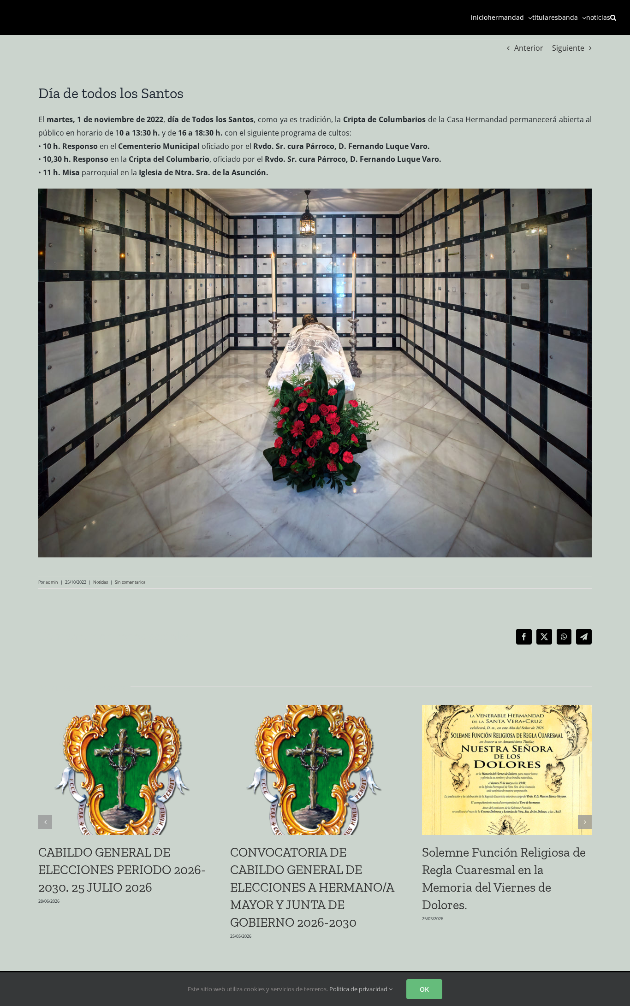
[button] (613, 17)
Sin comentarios (130, 582)
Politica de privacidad (359, 989)
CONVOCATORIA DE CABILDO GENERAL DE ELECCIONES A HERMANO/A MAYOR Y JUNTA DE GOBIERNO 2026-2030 (312, 887)
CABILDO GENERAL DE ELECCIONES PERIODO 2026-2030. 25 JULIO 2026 (122, 870)
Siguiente (568, 48)
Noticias (100, 582)
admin (52, 582)
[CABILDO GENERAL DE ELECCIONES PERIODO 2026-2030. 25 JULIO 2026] (123, 710)
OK (424, 989)
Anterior (528, 48)
